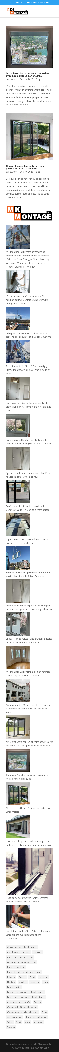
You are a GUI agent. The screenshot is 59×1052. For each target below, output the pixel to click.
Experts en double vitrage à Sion (21, 962)
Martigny (11, 982)
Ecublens (37, 952)
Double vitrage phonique (18, 952)
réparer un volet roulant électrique (22, 1012)
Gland (32, 977)
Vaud (18, 1022)
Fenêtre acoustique (15, 967)
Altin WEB (43, 1047)
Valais (9, 1022)
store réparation (14, 1017)
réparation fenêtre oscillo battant (22, 1007)
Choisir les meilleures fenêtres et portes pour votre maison (26, 167)
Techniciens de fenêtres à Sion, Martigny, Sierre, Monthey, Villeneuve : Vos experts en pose (28, 370)
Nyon (45, 982)
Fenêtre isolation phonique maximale (23, 972)
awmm (13, 79)
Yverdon (11, 1027)
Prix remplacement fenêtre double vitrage (26, 997)
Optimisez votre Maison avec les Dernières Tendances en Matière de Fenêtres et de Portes (28, 709)
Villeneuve (38, 1022)
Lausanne (43, 977)
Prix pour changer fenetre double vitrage (25, 992)
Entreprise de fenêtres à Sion (20, 957)
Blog (38, 79)
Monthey (23, 982)
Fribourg (11, 977)
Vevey (27, 1022)
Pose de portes (14, 987)
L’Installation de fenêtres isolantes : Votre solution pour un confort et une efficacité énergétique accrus (27, 300)
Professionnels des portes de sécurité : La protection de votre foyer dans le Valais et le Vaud (28, 406)
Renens (37, 1002)
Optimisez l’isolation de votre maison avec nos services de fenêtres (28, 74)
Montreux (35, 982)
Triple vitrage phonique (36, 1017)
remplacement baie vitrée (18, 1002)
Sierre (44, 1012)
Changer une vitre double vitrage (22, 947)
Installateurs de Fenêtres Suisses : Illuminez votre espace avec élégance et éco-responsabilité (28, 935)
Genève (22, 977)
